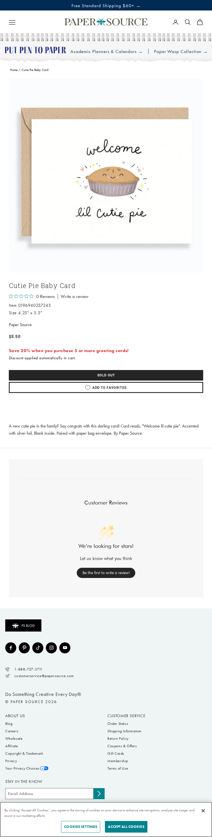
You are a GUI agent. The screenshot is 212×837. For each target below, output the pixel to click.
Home (14, 70)
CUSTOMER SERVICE (126, 715)
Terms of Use (117, 768)
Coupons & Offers (122, 746)
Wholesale (14, 738)
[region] (106, 175)
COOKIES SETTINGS (80, 827)
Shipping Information (124, 731)
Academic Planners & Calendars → (106, 51)
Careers (11, 731)
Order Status (117, 723)
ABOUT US (15, 715)
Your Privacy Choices (22, 768)
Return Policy (118, 738)
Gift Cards (115, 753)
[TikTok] (37, 647)
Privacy (11, 761)
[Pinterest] (24, 647)
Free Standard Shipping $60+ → (106, 5)
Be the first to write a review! (106, 573)
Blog (8, 723)
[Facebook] (10, 647)
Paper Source (20, 324)
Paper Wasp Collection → (181, 51)
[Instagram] (51, 647)
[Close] (203, 811)
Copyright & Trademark (24, 753)
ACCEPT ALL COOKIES (126, 827)
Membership (117, 761)
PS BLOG (28, 626)
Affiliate (11, 746)
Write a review (74, 296)
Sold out (106, 375)
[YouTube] (64, 647)
